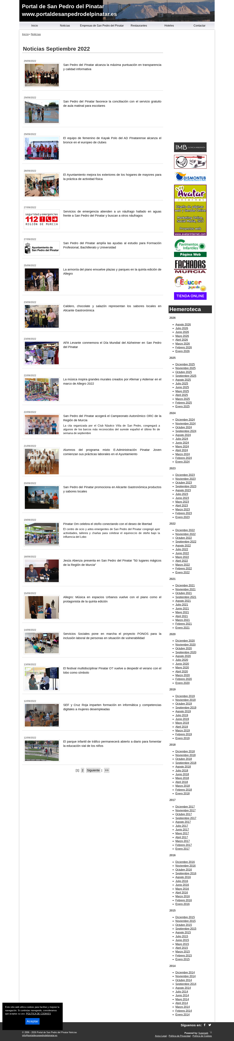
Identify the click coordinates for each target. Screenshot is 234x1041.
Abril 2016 (181, 892)
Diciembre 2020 (185, 640)
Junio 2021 (182, 608)
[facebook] (204, 1025)
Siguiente (93, 770)
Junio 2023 (182, 498)
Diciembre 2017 (185, 806)
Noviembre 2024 (185, 423)
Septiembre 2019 (185, 707)
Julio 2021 (181, 604)
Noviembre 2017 (185, 810)
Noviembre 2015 (185, 921)
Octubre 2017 (183, 814)
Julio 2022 (181, 549)
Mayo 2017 (182, 833)
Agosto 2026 (183, 324)
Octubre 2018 (183, 758)
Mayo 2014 (182, 999)
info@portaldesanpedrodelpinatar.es (39, 1035)
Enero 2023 (182, 517)
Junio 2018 (182, 774)
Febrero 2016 (183, 900)
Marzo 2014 (182, 1006)
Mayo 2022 (182, 557)
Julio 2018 (181, 770)
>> (107, 770)
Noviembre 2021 (185, 589)
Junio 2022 (182, 553)
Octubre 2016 (183, 869)
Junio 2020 (182, 663)
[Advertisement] (190, 86)
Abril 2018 (181, 782)
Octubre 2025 (183, 372)
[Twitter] (210, 1025)
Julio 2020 (181, 659)
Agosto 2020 (183, 656)
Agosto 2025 (183, 379)
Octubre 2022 (183, 537)
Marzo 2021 (182, 620)
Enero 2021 (182, 627)
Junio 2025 (182, 387)
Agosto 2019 (183, 711)
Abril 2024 (181, 450)
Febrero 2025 (183, 402)
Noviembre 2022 (185, 534)
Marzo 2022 (182, 564)
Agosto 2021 (183, 600)
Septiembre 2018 (185, 762)
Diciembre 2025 (185, 364)
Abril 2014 (181, 1003)
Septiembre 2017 (185, 818)
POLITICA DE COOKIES (38, 1013)
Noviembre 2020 (185, 644)
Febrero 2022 (183, 568)
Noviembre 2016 (185, 865)
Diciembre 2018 (185, 751)
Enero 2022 (182, 572)
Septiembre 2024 (185, 431)
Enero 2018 (182, 793)
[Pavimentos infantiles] (190, 256)
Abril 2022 (181, 560)
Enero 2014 (182, 1014)
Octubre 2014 (183, 980)
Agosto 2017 (183, 821)
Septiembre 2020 (185, 652)
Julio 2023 (181, 494)
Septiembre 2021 (185, 597)
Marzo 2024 (182, 454)
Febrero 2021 (183, 623)
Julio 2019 (181, 715)
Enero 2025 (182, 406)
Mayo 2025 (182, 391)
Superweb (203, 1033)
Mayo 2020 (182, 667)
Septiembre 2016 (185, 873)
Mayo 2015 (182, 944)
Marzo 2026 (182, 343)
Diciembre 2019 (185, 696)
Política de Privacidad (179, 1036)
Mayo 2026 (182, 336)
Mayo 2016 (182, 888)
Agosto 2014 (183, 987)
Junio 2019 (182, 719)
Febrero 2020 (183, 679)
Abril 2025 (181, 395)
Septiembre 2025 (185, 375)
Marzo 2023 (182, 509)
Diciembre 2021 (185, 585)
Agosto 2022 (183, 545)
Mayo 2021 (182, 612)
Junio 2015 (182, 940)
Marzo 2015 (182, 951)
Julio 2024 (181, 438)
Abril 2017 (181, 837)
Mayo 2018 (182, 778)
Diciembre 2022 (185, 530)
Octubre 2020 (183, 648)
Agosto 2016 (183, 877)
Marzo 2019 (182, 730)
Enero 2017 (182, 848)
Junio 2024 (182, 442)
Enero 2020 (182, 683)
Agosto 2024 (183, 435)
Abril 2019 (181, 726)
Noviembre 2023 (185, 478)
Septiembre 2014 (185, 983)
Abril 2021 (181, 616)
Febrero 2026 (183, 347)
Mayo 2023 (182, 501)
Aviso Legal (161, 1036)
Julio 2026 (181, 328)
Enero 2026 (182, 351)
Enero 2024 (182, 461)
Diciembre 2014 (185, 972)
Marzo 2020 (182, 675)
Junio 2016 (182, 884)
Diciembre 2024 (185, 419)
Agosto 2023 (183, 490)
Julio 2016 (181, 881)
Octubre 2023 (183, 482)
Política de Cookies (202, 1036)
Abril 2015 (181, 947)
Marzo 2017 (182, 841)
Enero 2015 (182, 959)
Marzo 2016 (182, 896)
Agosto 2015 (183, 932)
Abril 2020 (181, 671)
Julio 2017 (181, 825)
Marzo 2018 (182, 785)
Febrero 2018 (183, 789)
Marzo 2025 (182, 398)
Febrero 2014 (183, 1010)
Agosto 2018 (183, 766)
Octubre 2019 (183, 703)
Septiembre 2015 (185, 928)
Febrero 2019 (183, 734)
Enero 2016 (182, 904)
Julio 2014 (181, 991)
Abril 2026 (181, 339)
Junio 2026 (182, 332)
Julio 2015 (181, 936)
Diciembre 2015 (185, 917)
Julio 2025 (181, 383)
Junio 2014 (182, 995)
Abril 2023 (181, 505)
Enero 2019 (182, 738)
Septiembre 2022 (185, 541)
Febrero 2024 (183, 458)
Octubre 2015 (183, 924)
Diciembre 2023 (185, 474)
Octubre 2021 (183, 593)
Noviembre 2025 (185, 368)
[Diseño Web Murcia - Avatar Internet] (211, 1033)
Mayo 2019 (182, 722)
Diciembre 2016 (185, 861)
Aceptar (32, 1021)
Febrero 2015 (183, 955)
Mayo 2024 (182, 446)
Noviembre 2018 (185, 755)
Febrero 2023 (183, 513)
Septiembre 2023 (185, 486)
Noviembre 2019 (185, 699)
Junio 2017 (182, 829)
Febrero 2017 (183, 845)
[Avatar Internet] (190, 234)
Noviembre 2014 (185, 976)
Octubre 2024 (183, 427)
